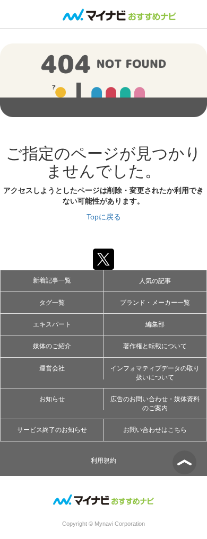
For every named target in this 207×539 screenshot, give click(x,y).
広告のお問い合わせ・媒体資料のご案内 (155, 403)
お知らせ (52, 399)
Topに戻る (104, 217)
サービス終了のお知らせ (52, 430)
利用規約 (103, 460)
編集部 (155, 324)
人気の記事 (155, 281)
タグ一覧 (52, 302)
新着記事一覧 (52, 280)
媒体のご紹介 (52, 346)
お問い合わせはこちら (155, 430)
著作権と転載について (155, 346)
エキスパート (52, 324)
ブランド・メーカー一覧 (155, 302)
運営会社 (52, 368)
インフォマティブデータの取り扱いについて (155, 373)
